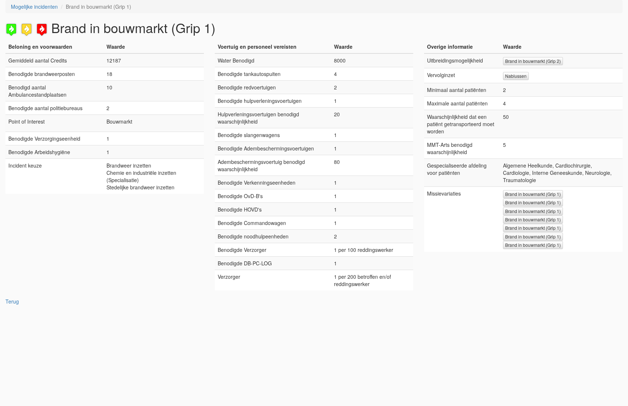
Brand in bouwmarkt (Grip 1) (533, 194)
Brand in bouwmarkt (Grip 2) (533, 61)
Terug (12, 301)
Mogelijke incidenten (34, 6)
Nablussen (516, 76)
